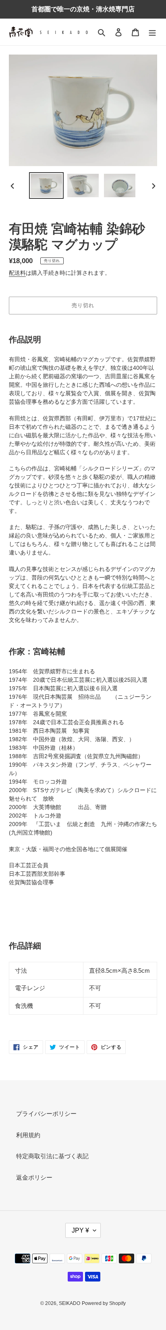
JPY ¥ (80, 1230)
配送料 (17, 273)
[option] (46, 185)
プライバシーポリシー (46, 1113)
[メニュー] (152, 32)
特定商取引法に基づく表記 (52, 1156)
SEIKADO (69, 1303)
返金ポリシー (34, 1177)
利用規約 (28, 1135)
